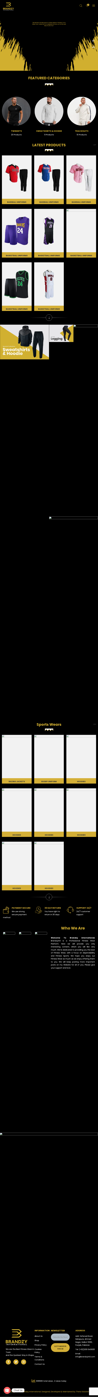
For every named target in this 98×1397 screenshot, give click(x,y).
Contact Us (40, 1364)
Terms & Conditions (39, 1358)
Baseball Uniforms (16, 202)
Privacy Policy (41, 1345)
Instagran (23, 1362)
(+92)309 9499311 (87, 1349)
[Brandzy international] (8, 6)
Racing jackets (17, 781)
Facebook (8, 1362)
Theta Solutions (83, 1391)
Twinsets (16, 131)
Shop (37, 1340)
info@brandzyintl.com (85, 1356)
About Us (38, 1336)
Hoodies (81, 781)
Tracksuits (81, 131)
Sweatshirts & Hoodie (49, 131)
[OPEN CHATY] (7, 1390)
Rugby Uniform (49, 781)
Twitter (16, 1362)
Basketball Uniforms (17, 255)
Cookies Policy (38, 1351)
